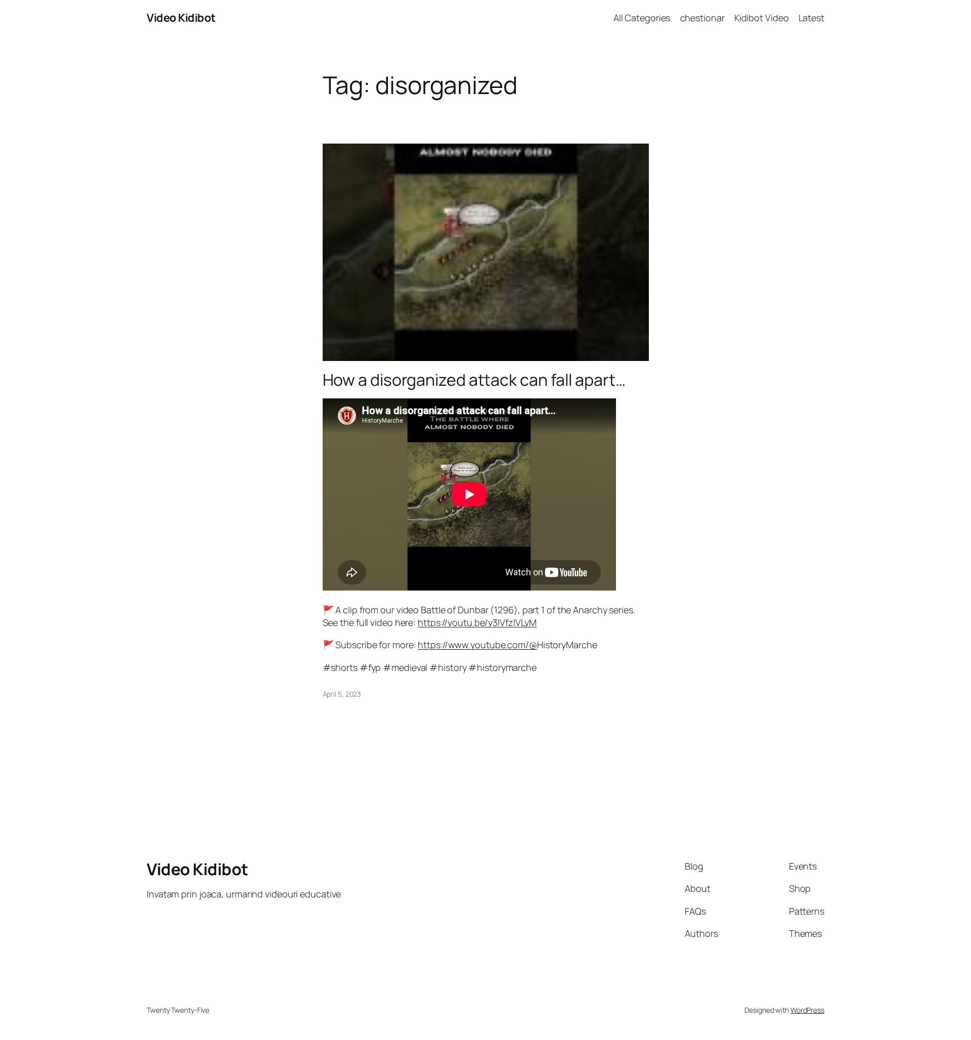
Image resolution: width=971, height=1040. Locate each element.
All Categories (642, 18)
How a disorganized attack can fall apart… (474, 380)
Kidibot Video (761, 18)
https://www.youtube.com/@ (477, 645)
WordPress (807, 1010)
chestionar (702, 18)
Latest (811, 18)
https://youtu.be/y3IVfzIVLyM (477, 622)
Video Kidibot (181, 17)
